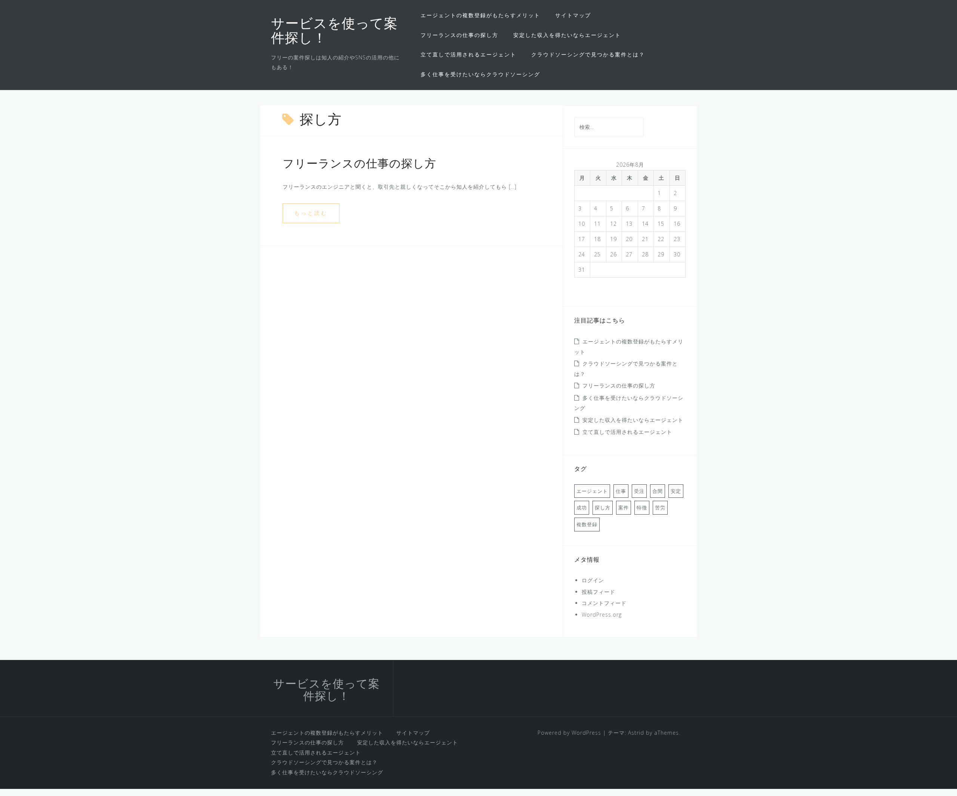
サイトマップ (573, 15)
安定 (676, 491)
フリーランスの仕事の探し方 (459, 34)
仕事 (621, 491)
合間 (657, 491)
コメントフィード (604, 603)
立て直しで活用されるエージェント (468, 54)
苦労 (660, 507)
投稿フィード (598, 591)
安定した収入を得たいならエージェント (567, 34)
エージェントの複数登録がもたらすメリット (480, 15)
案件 (623, 507)
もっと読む (311, 212)
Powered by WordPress (569, 732)
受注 (639, 491)
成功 (581, 507)
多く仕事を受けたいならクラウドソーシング (480, 74)
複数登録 (586, 524)
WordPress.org (602, 614)
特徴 (642, 507)
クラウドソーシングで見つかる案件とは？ (588, 54)
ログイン (593, 580)
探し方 (602, 507)
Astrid (636, 732)
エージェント (592, 491)
